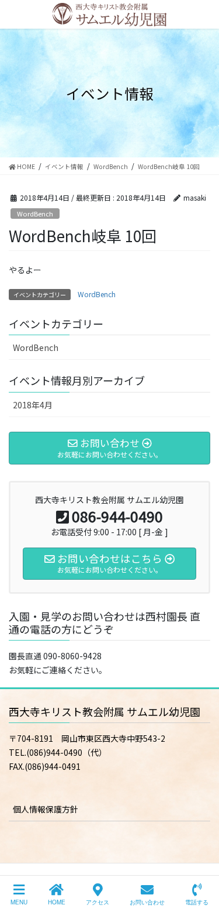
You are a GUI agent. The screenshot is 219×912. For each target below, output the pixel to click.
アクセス (97, 902)
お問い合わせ (147, 902)
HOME (56, 902)
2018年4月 (33, 405)
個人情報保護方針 (45, 809)
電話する (196, 902)
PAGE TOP (200, 859)
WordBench (35, 213)
